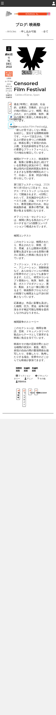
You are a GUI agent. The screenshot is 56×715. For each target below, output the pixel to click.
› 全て (45, 31)
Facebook (11, 119)
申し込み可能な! (9, 74)
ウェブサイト (24, 398)
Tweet (11, 127)
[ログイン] (53, 3)
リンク (10, 108)
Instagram (36, 393)
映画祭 (18, 395)
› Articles (11, 31)
